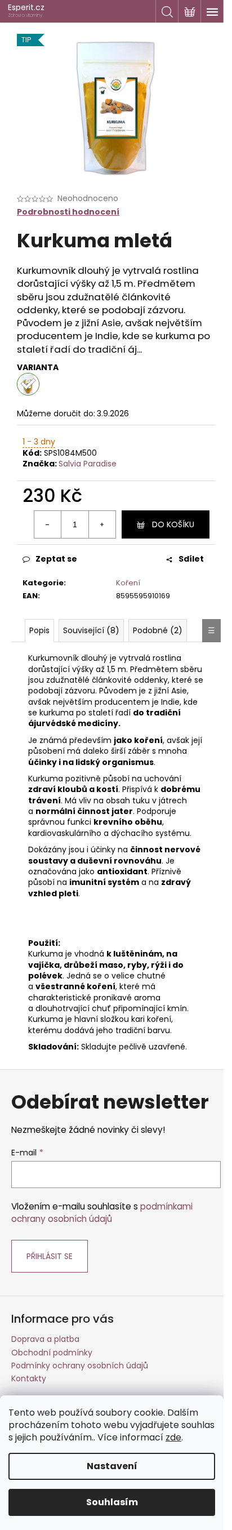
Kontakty (28, 1378)
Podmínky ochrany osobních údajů (79, 1365)
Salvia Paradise (88, 463)
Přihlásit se (49, 1256)
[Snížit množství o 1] (47, 524)
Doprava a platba (45, 1339)
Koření (128, 582)
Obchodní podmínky (51, 1352)
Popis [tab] (39, 630)
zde (173, 1437)
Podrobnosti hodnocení (68, 212)
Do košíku (173, 524)
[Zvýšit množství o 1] (101, 524)
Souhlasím (112, 1502)
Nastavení (112, 1466)
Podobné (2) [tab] (157, 630)
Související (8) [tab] (91, 630)
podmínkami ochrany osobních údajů (102, 1212)
